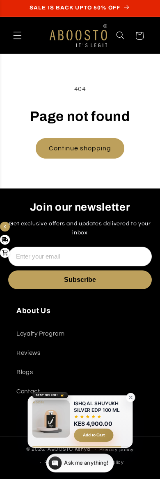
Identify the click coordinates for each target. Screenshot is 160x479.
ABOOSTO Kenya (69, 449)
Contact (28, 391)
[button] (17, 35)
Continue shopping (80, 148)
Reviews (28, 353)
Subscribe (80, 279)
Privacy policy (116, 449)
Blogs (24, 372)
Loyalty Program (40, 334)
